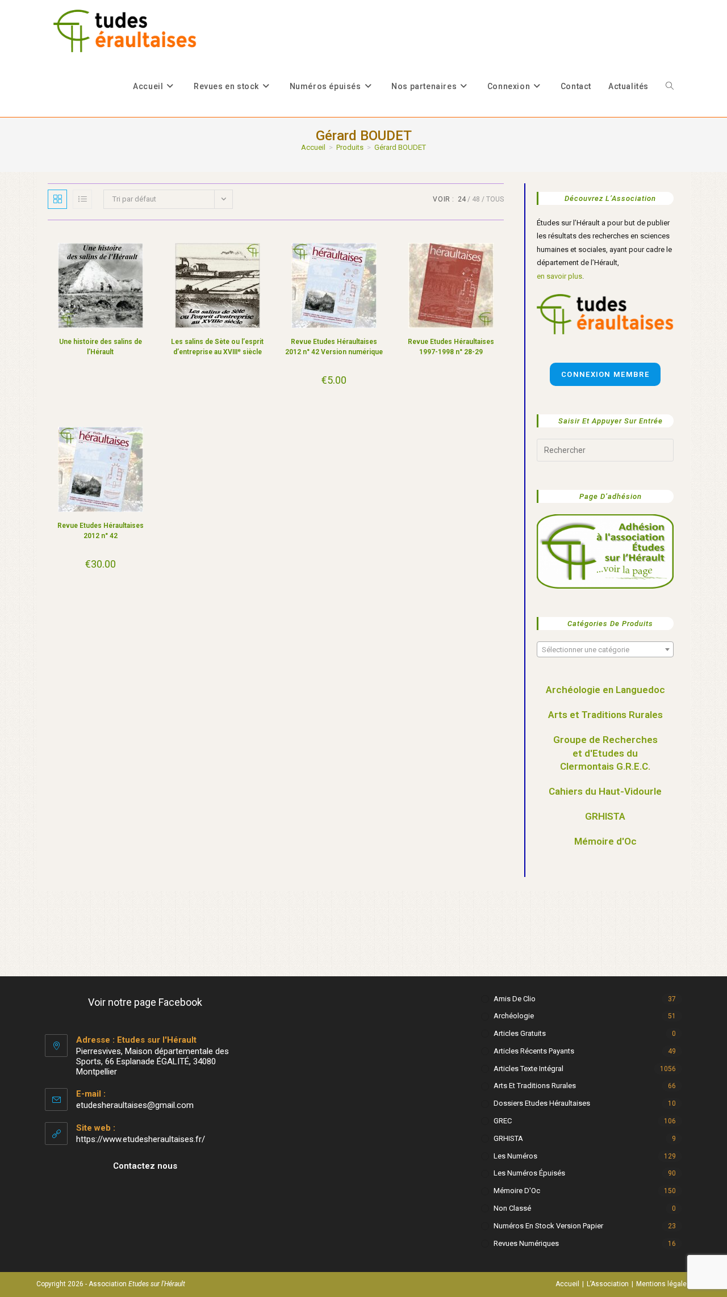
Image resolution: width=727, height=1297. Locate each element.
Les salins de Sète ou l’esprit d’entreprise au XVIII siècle (217, 347)
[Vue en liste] (82, 199)
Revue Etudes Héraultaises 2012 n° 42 (100, 531)
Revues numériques (526, 1243)
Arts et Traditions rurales (535, 1085)
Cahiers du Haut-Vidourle (605, 791)
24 (462, 199)
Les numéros (515, 1156)
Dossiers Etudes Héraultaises (542, 1103)
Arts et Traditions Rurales (605, 714)
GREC (503, 1120)
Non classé (512, 1208)
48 (476, 199)
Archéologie (514, 1015)
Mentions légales (663, 1284)
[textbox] (605, 650)
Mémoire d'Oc (605, 841)
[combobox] (605, 649)
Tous (495, 199)
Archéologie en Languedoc (605, 689)
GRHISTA (605, 816)
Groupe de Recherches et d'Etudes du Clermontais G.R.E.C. (605, 753)
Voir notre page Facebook (145, 1002)
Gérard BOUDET (400, 147)
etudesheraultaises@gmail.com (135, 1105)
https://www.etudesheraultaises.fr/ (140, 1139)
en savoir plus (559, 276)
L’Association (608, 1284)
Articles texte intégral (528, 1068)
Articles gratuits (520, 1033)
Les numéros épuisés (529, 1173)
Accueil (567, 1284)
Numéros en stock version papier (548, 1226)
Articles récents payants (534, 1051)
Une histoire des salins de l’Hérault (100, 347)
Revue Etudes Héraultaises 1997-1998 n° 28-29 (451, 347)
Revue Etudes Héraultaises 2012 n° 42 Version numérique (334, 347)
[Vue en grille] (57, 199)
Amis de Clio (515, 998)
